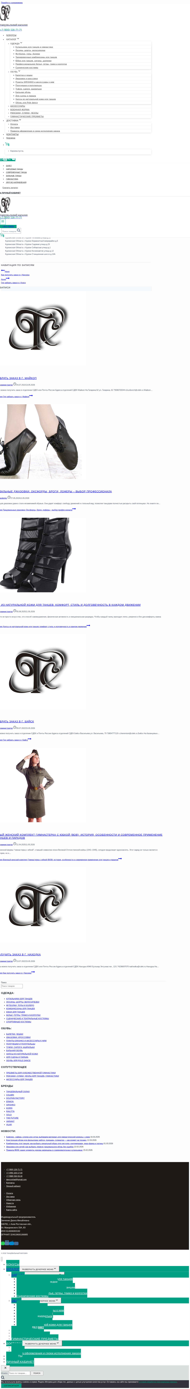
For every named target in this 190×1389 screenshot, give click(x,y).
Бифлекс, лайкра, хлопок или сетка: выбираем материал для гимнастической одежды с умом (48, 1137)
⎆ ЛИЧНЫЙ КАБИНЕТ (10, 193)
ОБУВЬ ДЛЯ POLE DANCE (18, 1060)
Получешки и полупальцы (29, 85)
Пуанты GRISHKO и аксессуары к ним (35, 82)
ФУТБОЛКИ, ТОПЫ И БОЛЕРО (20, 1005)
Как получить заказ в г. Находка (15, 273)
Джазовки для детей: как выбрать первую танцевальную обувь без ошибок (40, 1147)
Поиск (3, 982)
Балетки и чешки (24, 75)
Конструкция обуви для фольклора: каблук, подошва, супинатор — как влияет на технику (46, 1140)
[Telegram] (9, 159)
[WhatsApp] (1, 159)
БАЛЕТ (9, 166)
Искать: (4, 1373)
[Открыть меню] (3, 222)
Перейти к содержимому (12, 3)
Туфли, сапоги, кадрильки (29, 89)
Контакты (10, 1183)
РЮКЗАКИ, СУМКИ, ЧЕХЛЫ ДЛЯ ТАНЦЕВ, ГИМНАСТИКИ (32, 1076)
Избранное (11, 1206)
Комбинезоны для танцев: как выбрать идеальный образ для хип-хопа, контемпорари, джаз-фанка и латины (54, 1143)
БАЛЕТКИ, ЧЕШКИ (14, 1034)
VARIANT (10, 1121)
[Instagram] (5, 159)
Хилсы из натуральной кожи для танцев (36, 99)
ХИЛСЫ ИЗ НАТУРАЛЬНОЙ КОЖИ (22, 1054)
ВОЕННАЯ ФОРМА (19, 109)
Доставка (15, 127)
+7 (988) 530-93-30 (14, 1176)
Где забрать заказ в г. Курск (13, 281)
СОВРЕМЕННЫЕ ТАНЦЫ (16, 172)
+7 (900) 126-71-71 (14, 1169)
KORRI (9, 1108)
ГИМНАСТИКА (12, 179)
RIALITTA (10, 1111)
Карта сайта (11, 1210)
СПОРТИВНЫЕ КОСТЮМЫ (18, 1022)
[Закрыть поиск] (5, 1368)
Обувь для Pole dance (27, 102)
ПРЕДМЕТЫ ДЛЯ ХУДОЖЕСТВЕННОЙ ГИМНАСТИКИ (31, 1073)
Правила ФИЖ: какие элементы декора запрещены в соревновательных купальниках (44, 1150)
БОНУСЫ (11, 35)
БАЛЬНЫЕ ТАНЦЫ (13, 176)
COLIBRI (10, 1095)
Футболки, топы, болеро (28, 54)
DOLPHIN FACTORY (15, 1098)
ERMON (10, 1101)
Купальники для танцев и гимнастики (34, 47)
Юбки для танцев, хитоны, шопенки (33, 61)
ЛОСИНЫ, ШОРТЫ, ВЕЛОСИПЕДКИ (22, 1002)
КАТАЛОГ (13, 1269)
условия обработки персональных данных (158, 1382)
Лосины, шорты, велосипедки (30, 50)
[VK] (13, 159)
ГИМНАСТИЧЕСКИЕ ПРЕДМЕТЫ (27, 116)
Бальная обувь (23, 92)
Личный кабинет (13, 1186)
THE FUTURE (12, 1118)
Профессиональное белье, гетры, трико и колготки (41, 64)
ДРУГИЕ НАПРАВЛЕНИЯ (16, 182)
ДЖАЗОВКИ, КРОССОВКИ (18, 1037)
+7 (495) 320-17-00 (14, 1173)
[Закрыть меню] (1, 1259)
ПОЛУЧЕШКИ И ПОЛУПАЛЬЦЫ (20, 1044)
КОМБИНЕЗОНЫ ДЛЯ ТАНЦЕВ (20, 1008)
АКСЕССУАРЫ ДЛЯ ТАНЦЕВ (19, 1079)
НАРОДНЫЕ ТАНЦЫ (14, 169)
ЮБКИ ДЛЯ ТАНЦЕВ (15, 1012)
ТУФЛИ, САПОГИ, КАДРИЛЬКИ (20, 1047)
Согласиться (11, 1386)
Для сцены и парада (26, 96)
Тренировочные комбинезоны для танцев (36, 57)
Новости (10, 1203)
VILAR (9, 1124)
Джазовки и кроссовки (27, 78)
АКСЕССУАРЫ (17, 106)
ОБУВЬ (16, 1301)
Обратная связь (13, 1200)
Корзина (10, 138)
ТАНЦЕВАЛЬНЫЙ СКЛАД (17, 1091)
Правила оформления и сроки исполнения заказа (35, 131)
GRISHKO (10, 1105)
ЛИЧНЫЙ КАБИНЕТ (20, 1362)
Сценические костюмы (27, 67)
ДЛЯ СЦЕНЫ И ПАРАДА (17, 1057)
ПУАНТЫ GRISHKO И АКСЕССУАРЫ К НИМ (26, 1041)
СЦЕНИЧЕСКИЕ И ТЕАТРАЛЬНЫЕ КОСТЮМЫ (27, 1018)
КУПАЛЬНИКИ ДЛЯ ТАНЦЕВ (19, 999)
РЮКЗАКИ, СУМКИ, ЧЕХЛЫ (24, 113)
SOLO (9, 1115)
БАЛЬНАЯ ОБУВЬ (14, 1050)
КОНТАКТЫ (12, 134)
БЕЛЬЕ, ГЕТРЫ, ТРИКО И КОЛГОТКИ (23, 1015)
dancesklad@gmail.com (16, 1179)
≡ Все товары (8, 226)
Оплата (14, 124)
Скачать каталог (10, 188)
